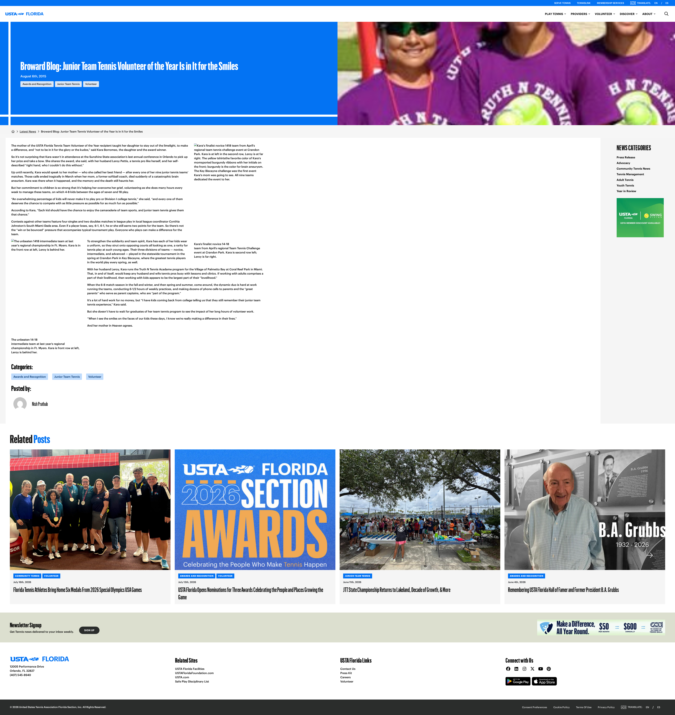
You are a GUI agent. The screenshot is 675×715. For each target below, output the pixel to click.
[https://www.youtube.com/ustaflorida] (540, 669)
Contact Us (347, 669)
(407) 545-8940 (20, 675)
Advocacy (623, 163)
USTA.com (182, 677)
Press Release (626, 157)
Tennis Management (630, 174)
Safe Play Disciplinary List (192, 681)
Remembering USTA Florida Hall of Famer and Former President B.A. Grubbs (563, 589)
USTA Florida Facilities (189, 669)
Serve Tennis (562, 3)
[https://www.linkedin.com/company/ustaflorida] (516, 669)
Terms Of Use (584, 707)
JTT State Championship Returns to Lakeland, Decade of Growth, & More (396, 589)
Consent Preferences (534, 707)
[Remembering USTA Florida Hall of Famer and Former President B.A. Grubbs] (584, 509)
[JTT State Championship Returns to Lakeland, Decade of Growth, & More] (420, 509)
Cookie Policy (561, 707)
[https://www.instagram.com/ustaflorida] (524, 669)
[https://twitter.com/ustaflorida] (532, 669)
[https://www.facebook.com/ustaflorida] (508, 669)
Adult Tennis (625, 180)
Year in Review (626, 191)
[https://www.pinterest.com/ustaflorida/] (548, 669)
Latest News (28, 131)
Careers (345, 677)
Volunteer (346, 681)
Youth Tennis (625, 185)
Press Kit (346, 673)
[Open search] (666, 13)
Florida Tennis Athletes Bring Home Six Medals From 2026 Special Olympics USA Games (77, 589)
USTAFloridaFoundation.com (194, 673)
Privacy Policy (606, 707)
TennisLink (584, 3)
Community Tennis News (633, 168)
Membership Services (610, 3)
